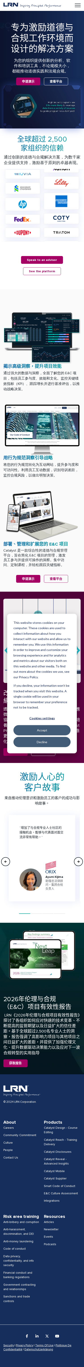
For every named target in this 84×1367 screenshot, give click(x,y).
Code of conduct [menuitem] (14, 1248)
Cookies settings (42, 718)
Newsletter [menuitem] (51, 1229)
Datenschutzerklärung (38, 1349)
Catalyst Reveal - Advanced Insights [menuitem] (56, 1161)
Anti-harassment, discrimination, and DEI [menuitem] (18, 1231)
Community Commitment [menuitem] (19, 1135)
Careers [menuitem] (8, 1127)
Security (8, 1345)
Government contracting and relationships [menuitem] (19, 1287)
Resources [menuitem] (54, 1216)
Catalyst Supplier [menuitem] (55, 1178)
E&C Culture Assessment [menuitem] (61, 1193)
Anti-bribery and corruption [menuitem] (21, 1222)
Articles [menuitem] (49, 1222)
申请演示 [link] (28, 81)
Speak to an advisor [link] (42, 260)
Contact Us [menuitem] (10, 1157)
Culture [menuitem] (8, 1142)
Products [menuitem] (53, 1122)
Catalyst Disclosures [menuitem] (57, 1151)
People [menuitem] (8, 1150)
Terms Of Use (44, 1345)
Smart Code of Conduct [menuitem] (59, 1186)
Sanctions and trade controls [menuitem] (16, 1299)
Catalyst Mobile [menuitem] (54, 1171)
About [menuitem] (9, 1122)
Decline (42, 742)
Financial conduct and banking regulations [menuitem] (17, 1275)
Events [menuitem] (48, 1236)
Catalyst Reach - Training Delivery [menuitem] (60, 1142)
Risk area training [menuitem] (21, 1216)
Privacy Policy (24, 1345)
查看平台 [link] (56, 81)
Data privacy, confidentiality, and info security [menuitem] (18, 1261)
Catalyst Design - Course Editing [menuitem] (61, 1130)
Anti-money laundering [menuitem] (18, 1241)
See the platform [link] (42, 271)
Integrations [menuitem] (52, 1200)
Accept (42, 730)
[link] (32, 5)
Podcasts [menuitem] (50, 1244)
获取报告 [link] (15, 1063)
